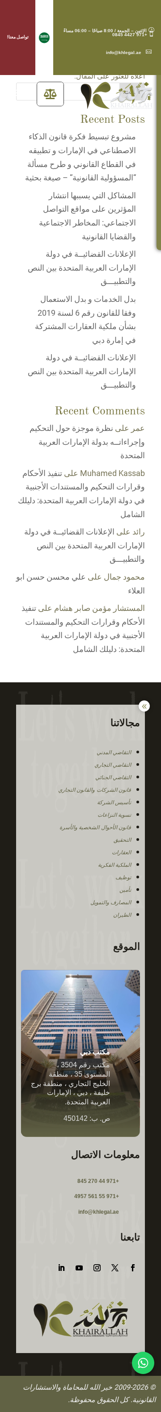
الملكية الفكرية (114, 865)
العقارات (121, 852)
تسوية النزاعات (114, 815)
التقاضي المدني (114, 752)
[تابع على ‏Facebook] (133, 1268)
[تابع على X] (115, 1268)
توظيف (123, 877)
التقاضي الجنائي (113, 777)
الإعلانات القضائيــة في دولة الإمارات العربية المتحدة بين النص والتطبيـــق (82, 267)
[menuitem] (50, 94)
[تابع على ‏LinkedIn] (61, 1268)
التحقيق (122, 840)
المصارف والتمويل (110, 902)
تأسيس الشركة (114, 802)
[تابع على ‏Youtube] (79, 1268)
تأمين (125, 890)
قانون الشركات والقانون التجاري (94, 790)
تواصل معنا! (18, 36)
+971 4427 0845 (133, 34)
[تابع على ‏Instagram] (97, 1268)
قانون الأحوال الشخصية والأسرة (95, 827)
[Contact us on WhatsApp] (143, 1363)
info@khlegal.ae (128, 52)
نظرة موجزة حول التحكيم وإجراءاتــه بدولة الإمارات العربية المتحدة (87, 441)
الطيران (122, 915)
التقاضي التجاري (112, 765)
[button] (44, 37)
